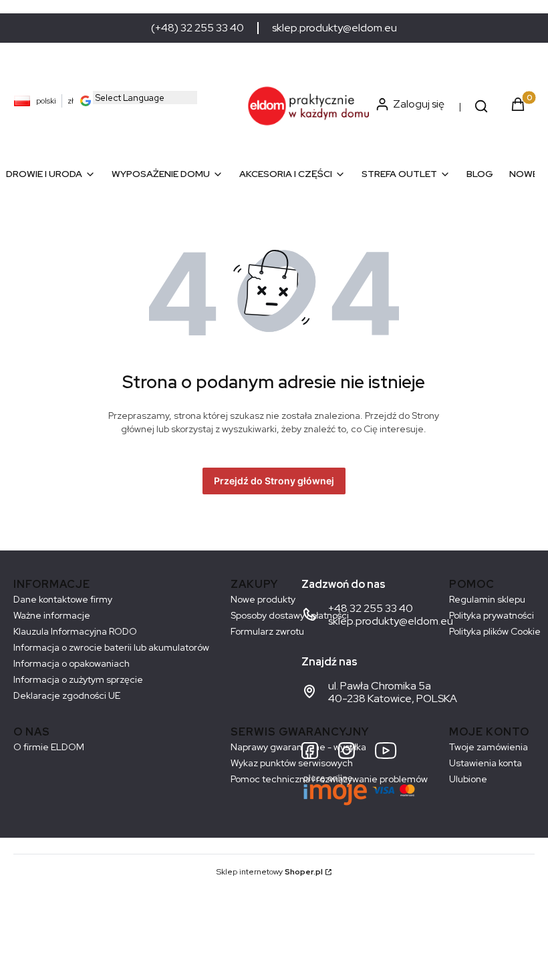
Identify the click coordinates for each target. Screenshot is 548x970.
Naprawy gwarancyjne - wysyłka (298, 747)
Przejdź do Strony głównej (274, 480)
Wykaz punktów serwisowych (292, 763)
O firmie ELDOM (48, 747)
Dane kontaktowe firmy (62, 599)
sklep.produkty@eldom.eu (334, 28)
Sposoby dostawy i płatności (290, 615)
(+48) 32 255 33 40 (197, 28)
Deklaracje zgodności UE (66, 695)
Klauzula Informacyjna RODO (75, 631)
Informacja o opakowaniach (71, 663)
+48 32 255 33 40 (370, 608)
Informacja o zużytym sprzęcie (78, 679)
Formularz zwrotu (267, 631)
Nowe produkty (263, 599)
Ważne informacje (51, 615)
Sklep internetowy (270, 871)
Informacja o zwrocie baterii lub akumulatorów (111, 647)
